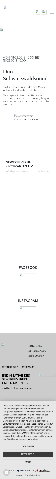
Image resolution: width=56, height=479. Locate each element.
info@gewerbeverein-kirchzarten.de (27, 171)
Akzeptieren (28, 454)
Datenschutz (9, 367)
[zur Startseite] (13, 12)
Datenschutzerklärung (32, 475)
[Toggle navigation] (52, 12)
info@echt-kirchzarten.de (16, 388)
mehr (28, 462)
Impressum (28, 367)
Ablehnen (28, 446)
